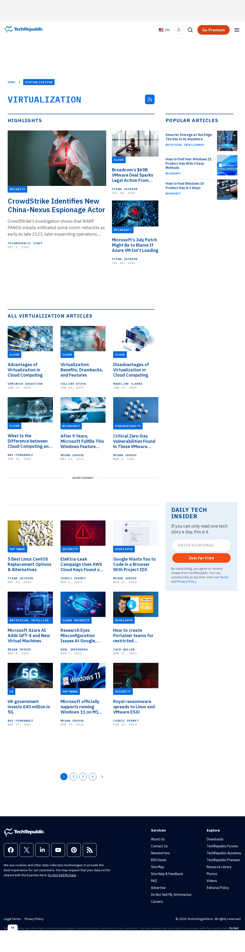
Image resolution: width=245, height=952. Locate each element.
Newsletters (160, 853)
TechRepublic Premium (223, 860)
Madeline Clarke (128, 383)
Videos (212, 881)
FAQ (154, 881)
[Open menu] (237, 30)
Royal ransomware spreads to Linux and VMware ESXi (134, 707)
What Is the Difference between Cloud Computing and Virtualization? (29, 441)
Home (12, 82)
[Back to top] (235, 937)
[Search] (190, 30)
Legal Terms (12, 919)
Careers (157, 901)
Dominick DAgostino (25, 383)
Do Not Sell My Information (171, 894)
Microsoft (173, 173)
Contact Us (159, 846)
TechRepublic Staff (25, 243)
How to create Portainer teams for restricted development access (134, 636)
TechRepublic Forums (222, 846)
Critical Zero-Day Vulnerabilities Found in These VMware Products (134, 441)
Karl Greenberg (74, 649)
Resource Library (219, 867)
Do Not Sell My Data (62, 875)
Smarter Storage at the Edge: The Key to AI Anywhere (189, 137)
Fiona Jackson (125, 189)
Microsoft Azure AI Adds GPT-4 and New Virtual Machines (29, 636)
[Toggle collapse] (13, 927)
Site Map (157, 867)
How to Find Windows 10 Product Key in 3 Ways (185, 185)
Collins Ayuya (73, 383)
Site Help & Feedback (167, 874)
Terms (224, 577)
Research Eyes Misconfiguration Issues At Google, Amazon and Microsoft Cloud (78, 636)
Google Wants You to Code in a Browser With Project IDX (134, 564)
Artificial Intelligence (185, 144)
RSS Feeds (159, 860)
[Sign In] (178, 30)
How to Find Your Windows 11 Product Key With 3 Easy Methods (189, 163)
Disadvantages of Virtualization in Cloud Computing (131, 370)
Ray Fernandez (20, 455)
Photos (212, 874)
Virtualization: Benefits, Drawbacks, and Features (82, 370)
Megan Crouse (72, 455)
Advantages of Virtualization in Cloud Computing (25, 370)
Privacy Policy (186, 581)
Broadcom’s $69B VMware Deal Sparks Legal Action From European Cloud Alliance (132, 175)
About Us (158, 839)
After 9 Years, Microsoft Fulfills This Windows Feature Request (82, 441)
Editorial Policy (218, 888)
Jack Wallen (124, 649)
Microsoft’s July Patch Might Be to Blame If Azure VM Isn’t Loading (135, 245)
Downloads (215, 839)
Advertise (158, 888)
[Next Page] (102, 776)
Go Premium (213, 29)
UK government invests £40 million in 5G (29, 707)
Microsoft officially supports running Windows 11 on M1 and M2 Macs (80, 707)
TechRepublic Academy (224, 853)
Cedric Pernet (73, 578)
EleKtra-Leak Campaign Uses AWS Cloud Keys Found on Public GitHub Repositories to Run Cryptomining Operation (81, 564)
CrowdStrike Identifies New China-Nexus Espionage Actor (56, 205)
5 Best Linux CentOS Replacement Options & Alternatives (29, 564)
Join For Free (201, 558)
